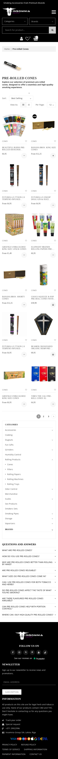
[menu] (54, 12)
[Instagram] (19, 652)
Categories (9, 21)
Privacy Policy (9, 744)
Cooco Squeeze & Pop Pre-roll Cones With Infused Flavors (42, 299)
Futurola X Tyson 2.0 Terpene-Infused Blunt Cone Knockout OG (14, 349)
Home (7, 49)
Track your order (13, 720)
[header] (27, 38)
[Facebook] (12, 652)
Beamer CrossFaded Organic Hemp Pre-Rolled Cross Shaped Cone (42, 349)
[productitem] (24, 155)
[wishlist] (26, 141)
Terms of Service (11, 749)
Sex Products (11, 503)
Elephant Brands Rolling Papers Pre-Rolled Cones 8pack (42, 249)
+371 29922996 (13, 728)
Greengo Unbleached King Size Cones (13, 397)
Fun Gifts (9, 444)
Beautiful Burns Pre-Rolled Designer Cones (13, 149)
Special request (13, 724)
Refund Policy (28, 744)
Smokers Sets (11, 508)
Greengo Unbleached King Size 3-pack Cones (14, 248)
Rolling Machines (15, 479)
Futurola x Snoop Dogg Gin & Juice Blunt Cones (40, 199)
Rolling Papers (14, 474)
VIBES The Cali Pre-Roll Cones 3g (41, 397)
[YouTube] (38, 652)
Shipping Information (35, 749)
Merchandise (11, 494)
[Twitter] (25, 652)
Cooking (9, 435)
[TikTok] (45, 652)
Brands (34, 21)
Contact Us (36, 754)
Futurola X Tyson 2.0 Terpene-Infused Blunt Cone (13, 199)
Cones (5, 141)
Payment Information (13, 754)
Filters (10, 469)
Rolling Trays (13, 484)
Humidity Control (13, 454)
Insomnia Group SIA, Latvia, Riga (21, 732)
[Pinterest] (32, 652)
